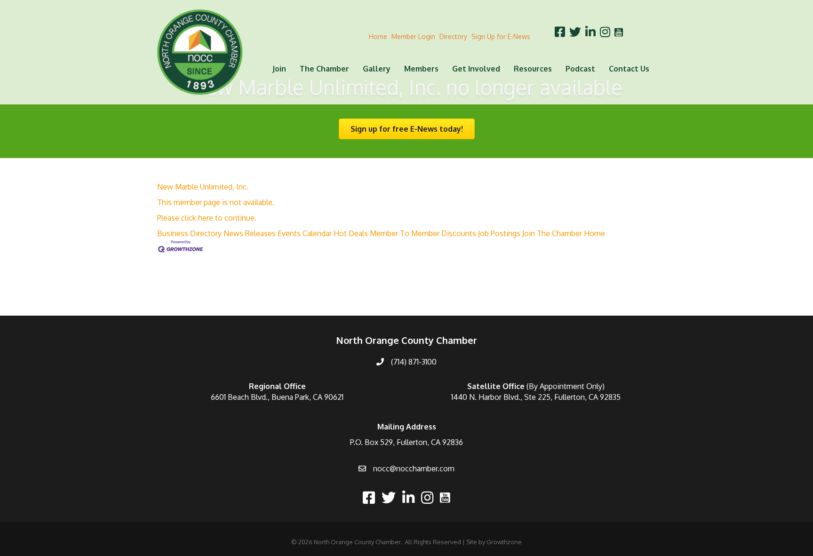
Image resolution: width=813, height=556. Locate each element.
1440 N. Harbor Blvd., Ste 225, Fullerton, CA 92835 (536, 397)
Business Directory (189, 233)
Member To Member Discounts (423, 233)
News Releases (249, 233)
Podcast (580, 68)
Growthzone (504, 542)
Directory (453, 36)
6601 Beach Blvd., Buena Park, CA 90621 (277, 397)
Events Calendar (305, 233)
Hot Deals (351, 233)
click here (197, 217)
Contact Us (629, 68)
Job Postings (499, 233)
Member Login (413, 36)
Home (378, 36)
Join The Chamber (552, 233)
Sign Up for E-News (500, 36)
